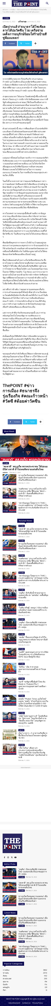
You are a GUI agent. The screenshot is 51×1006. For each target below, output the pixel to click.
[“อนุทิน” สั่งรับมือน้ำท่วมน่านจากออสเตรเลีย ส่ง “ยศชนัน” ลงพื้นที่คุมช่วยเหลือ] (9, 594)
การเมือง (12, 10)
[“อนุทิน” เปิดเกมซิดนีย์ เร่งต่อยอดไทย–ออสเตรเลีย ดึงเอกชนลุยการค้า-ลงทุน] (9, 623)
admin (5, 472)
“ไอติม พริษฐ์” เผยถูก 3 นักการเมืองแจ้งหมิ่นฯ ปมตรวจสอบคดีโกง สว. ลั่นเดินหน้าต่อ (33, 610)
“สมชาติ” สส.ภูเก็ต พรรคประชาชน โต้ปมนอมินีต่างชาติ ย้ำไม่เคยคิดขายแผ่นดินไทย (25, 468)
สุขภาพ (21, 730)
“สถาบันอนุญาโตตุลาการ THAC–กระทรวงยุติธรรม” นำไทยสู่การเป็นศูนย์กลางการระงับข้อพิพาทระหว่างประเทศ (33, 506)
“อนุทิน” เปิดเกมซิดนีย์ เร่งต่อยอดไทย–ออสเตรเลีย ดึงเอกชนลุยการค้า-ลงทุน (32, 624)
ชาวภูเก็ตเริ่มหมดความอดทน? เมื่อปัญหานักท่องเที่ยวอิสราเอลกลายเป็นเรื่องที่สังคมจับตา (33, 477)
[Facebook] (4, 857)
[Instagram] (8, 857)
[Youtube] (15, 857)
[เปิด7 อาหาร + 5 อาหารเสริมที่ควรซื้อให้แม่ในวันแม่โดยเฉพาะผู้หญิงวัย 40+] (9, 734)
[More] (35, 43)
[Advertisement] (25, 795)
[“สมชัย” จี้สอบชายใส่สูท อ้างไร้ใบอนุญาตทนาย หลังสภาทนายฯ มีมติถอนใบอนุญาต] (9, 638)
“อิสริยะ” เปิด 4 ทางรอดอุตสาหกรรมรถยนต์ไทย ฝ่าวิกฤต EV (32, 669)
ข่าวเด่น (5, 463)
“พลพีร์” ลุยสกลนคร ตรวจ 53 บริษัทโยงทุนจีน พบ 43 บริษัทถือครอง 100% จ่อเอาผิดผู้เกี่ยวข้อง (33, 654)
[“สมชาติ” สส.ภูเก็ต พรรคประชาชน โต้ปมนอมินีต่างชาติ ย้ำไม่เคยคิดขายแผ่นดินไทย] (25, 448)
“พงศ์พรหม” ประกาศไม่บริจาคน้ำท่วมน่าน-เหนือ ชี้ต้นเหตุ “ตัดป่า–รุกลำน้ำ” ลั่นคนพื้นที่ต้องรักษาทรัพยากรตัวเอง (32, 492)
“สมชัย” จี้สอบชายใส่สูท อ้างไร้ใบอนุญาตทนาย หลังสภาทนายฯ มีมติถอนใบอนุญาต (33, 639)
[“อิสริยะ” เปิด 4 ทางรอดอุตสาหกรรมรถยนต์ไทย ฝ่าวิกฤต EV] (9, 668)
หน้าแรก (5, 10)
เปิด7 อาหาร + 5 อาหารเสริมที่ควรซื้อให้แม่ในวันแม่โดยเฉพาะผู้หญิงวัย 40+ (32, 735)
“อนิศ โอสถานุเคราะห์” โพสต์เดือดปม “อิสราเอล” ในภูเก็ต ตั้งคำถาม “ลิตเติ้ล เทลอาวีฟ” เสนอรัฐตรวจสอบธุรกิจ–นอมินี (32, 719)
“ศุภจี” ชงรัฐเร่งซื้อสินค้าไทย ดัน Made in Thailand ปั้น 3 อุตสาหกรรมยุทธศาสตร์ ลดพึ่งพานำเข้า (32, 685)
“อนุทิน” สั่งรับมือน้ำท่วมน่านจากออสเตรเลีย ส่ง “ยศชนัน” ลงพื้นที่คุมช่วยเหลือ (33, 595)
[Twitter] (12, 857)
